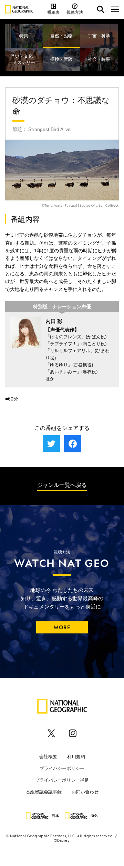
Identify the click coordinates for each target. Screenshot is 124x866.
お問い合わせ (85, 791)
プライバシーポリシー (62, 768)
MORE (62, 627)
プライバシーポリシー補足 (62, 780)
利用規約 (76, 756)
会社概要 (48, 756)
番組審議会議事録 (44, 791)
